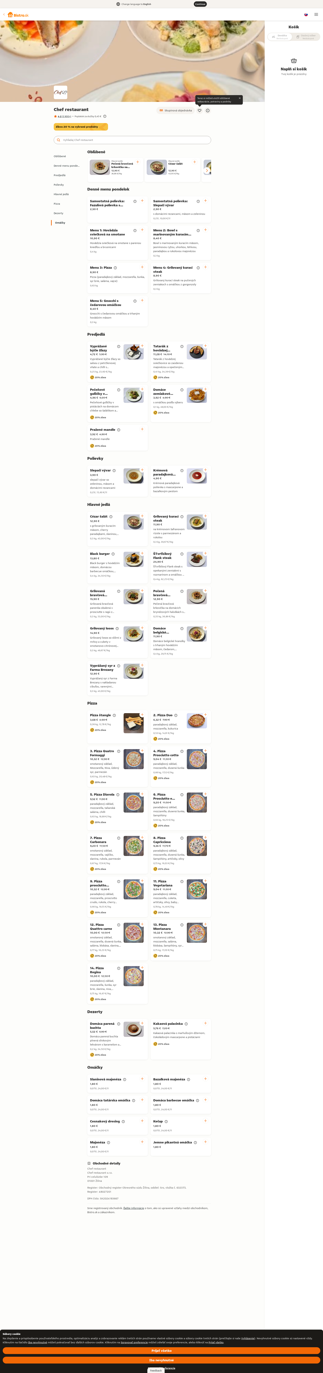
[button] (16, 14)
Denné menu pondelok (67, 165)
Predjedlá (59, 175)
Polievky (59, 184)
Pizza (57, 203)
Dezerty (58, 213)
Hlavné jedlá (61, 194)
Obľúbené (60, 156)
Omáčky (60, 222)
